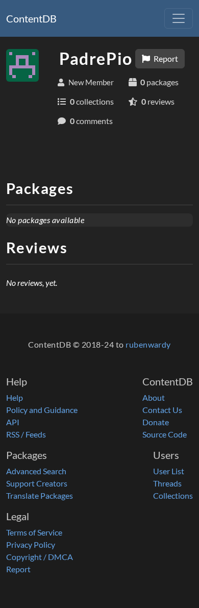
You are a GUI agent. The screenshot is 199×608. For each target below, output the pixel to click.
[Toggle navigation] (178, 18)
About (153, 397)
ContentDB (31, 18)
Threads (167, 483)
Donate (155, 422)
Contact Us (162, 410)
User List (168, 471)
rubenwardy (148, 344)
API (12, 422)
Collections (173, 495)
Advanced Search (36, 471)
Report (165, 58)
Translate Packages (39, 495)
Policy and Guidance (42, 410)
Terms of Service (34, 532)
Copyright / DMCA (39, 557)
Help (14, 397)
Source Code (164, 434)
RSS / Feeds (26, 434)
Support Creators (36, 483)
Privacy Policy (30, 544)
